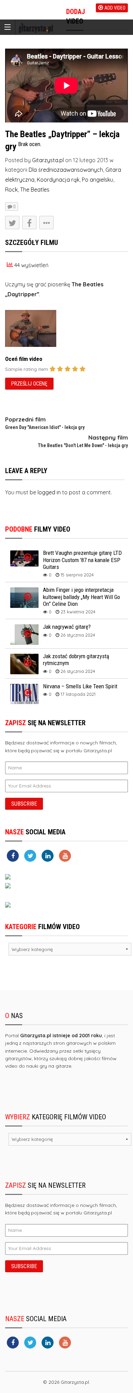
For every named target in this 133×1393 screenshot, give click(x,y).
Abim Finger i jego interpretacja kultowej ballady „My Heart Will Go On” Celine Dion (81, 596)
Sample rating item (26, 369)
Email (45, 278)
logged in (49, 492)
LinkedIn (48, 264)
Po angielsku (97, 179)
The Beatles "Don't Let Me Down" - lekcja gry (83, 445)
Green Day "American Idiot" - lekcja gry (45, 427)
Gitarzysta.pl (48, 160)
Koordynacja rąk (58, 179)
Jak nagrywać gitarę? (67, 626)
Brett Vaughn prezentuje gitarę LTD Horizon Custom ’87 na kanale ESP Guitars (82, 559)
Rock (11, 189)
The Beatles (34, 189)
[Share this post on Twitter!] (12, 222)
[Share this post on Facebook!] (29, 222)
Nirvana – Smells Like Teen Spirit (80, 686)
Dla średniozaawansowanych (66, 169)
